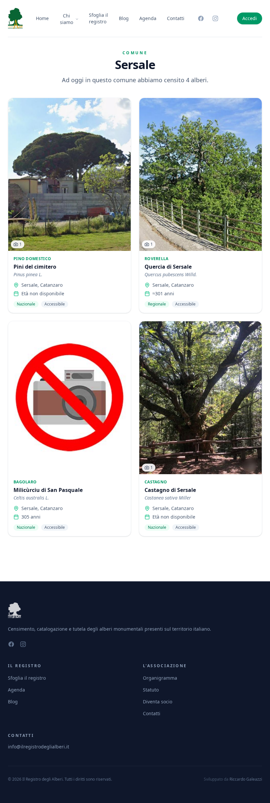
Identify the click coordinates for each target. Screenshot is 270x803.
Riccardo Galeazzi (246, 779)
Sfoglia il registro (98, 18)
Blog (124, 18)
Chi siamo (66, 18)
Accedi (249, 18)
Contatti (175, 18)
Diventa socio (157, 701)
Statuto (151, 690)
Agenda (147, 18)
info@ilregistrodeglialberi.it (38, 746)
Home (42, 18)
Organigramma (160, 678)
